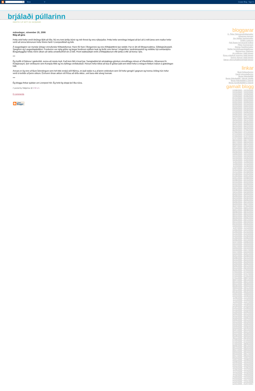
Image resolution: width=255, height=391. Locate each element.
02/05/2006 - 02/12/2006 (242, 314)
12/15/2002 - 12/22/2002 (242, 92)
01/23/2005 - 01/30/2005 (242, 236)
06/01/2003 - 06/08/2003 (242, 124)
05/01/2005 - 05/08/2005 (242, 256)
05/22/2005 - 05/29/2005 (242, 262)
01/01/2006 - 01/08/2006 (242, 308)
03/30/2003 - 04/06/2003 (242, 112)
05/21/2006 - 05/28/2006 (242, 334)
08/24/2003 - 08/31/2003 (242, 144)
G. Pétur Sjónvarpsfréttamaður (240, 34)
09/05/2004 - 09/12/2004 (242, 220)
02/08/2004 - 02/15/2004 (242, 180)
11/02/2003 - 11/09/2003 (243, 162)
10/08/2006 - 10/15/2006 (242, 362)
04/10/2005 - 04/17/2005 (242, 250)
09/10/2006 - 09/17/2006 (242, 354)
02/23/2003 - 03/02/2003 (242, 106)
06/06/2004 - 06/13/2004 (242, 202)
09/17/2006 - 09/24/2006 (242, 356)
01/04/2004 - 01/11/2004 (243, 170)
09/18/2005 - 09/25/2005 (242, 292)
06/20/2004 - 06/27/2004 (242, 204)
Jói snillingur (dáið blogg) (242, 53)
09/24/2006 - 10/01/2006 (242, 358)
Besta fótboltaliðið (245, 76)
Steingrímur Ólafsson (244, 51)
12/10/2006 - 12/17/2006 (242, 380)
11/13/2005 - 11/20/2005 (243, 300)
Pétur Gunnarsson (245, 45)
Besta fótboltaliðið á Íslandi (242, 80)
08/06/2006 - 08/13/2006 (242, 346)
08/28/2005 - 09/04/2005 (242, 286)
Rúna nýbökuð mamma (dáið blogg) (238, 55)
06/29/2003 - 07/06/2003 (242, 130)
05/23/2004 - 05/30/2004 (242, 198)
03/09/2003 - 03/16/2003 (242, 108)
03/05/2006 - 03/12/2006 (242, 320)
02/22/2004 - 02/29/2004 (242, 184)
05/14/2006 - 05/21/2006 (242, 332)
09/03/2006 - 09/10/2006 (242, 352)
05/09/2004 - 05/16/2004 (242, 196)
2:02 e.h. (36, 88)
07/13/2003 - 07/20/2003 (242, 134)
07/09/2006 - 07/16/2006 (242, 340)
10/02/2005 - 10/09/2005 (242, 294)
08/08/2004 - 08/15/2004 (242, 212)
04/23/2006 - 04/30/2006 (242, 328)
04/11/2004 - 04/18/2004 (243, 192)
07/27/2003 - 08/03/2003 (242, 138)
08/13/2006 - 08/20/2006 (242, 348)
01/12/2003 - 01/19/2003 (242, 98)
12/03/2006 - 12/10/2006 (242, 378)
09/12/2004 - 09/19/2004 (242, 222)
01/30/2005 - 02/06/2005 (242, 238)
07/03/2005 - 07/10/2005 (242, 272)
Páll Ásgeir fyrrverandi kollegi (241, 43)
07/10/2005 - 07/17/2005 (242, 274)
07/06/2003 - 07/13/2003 (242, 132)
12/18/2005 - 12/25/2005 (242, 306)
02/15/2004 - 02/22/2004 (242, 182)
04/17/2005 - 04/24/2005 (242, 252)
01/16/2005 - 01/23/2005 (242, 234)
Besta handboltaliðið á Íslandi (241, 83)
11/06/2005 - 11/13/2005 (243, 298)
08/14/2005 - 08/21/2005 (242, 282)
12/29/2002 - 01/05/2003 (242, 96)
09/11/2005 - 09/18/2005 (243, 290)
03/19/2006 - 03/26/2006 (242, 324)
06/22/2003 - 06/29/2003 (242, 128)
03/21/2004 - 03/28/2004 (242, 188)
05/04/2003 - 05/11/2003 (243, 120)
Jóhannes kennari (245, 36)
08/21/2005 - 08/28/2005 (242, 284)
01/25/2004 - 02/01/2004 (242, 176)
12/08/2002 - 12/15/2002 (242, 90)
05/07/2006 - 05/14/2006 (242, 330)
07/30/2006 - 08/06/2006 (242, 344)
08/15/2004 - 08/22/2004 (242, 214)
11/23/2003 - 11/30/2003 (243, 166)
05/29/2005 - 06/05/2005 (242, 264)
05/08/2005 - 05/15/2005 (242, 258)
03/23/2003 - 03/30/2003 (242, 110)
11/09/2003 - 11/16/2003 (243, 164)
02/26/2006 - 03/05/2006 (242, 318)
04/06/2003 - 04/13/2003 (242, 114)
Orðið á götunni (246, 40)
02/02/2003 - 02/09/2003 (242, 102)
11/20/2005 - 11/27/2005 (243, 302)
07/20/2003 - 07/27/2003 (242, 136)
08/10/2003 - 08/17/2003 (242, 140)
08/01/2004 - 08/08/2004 (242, 210)
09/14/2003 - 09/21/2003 (242, 148)
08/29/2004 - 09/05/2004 (242, 218)
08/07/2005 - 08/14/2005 (242, 280)
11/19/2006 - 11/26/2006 (243, 374)
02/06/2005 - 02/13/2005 (242, 240)
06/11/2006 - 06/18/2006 (243, 338)
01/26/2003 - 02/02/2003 (242, 100)
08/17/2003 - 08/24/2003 (242, 142)
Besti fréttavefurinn (245, 72)
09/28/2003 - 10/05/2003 (242, 152)
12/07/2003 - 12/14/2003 (242, 168)
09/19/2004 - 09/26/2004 (242, 224)
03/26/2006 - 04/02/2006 (242, 326)
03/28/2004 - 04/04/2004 (242, 190)
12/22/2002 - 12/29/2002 (242, 94)
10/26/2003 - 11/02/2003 (243, 160)
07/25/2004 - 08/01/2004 (242, 208)
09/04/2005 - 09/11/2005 (243, 288)
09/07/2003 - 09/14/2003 (242, 146)
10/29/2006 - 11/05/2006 (243, 368)
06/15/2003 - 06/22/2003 (242, 126)
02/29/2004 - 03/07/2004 (242, 186)
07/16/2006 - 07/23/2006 (242, 342)
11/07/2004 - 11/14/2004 (243, 228)
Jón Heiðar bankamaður (243, 38)
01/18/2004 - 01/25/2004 (242, 174)
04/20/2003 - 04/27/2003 (242, 116)
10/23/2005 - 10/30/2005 (242, 296)
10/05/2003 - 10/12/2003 (242, 154)
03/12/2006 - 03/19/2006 (242, 322)
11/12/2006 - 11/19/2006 (243, 372)
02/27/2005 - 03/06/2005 (242, 242)
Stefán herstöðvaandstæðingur (240, 49)
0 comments (18, 94)
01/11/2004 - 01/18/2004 (243, 172)
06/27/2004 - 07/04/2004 (242, 206)
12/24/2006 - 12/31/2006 (242, 382)
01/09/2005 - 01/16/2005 (242, 232)
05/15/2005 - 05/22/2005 (242, 260)
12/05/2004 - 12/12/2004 (242, 230)
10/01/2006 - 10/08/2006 (242, 360)
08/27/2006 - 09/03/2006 (242, 350)
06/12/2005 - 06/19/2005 (242, 268)
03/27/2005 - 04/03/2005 (242, 246)
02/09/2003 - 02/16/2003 (242, 104)
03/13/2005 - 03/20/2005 (242, 244)
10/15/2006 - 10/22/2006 (242, 364)
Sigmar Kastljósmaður (244, 47)
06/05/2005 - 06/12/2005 (242, 266)
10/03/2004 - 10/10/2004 (242, 226)
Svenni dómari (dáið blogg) (242, 57)
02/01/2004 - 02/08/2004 (242, 178)
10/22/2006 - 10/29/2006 (242, 366)
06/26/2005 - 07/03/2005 (242, 270)
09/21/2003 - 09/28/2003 (242, 150)
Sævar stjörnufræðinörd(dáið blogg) (238, 60)
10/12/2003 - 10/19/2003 (242, 156)
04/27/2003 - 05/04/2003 (242, 118)
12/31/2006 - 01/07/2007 (242, 384)
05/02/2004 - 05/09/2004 (242, 194)
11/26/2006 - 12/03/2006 (243, 376)
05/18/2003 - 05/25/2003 (242, 122)
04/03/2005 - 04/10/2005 (242, 248)
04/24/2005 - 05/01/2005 (242, 254)
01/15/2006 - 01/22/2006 (242, 310)
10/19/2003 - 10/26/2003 (242, 158)
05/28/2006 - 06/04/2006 (242, 336)
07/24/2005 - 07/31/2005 (242, 276)
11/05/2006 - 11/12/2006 (243, 370)
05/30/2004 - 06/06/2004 (242, 200)
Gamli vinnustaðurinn (244, 74)
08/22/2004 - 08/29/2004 (242, 216)
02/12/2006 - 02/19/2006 (242, 316)
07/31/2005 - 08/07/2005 (242, 278)
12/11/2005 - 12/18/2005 (243, 304)
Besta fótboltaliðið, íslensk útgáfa (239, 78)
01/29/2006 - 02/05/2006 (242, 312)
